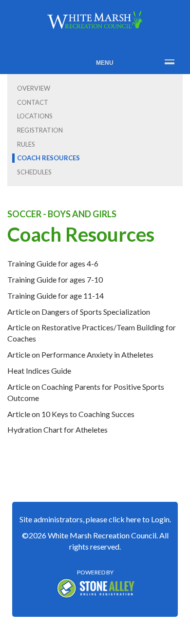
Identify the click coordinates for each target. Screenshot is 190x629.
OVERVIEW (33, 88)
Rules (26, 144)
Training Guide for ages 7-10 (55, 279)
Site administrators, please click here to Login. (95, 519)
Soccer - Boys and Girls (61, 214)
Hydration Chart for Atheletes (57, 429)
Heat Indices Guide (39, 370)
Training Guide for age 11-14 (55, 295)
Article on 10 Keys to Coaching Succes (70, 414)
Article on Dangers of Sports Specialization (78, 311)
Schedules (34, 172)
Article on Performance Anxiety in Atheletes (80, 354)
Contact (32, 102)
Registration (40, 130)
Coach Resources (48, 158)
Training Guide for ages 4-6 (52, 263)
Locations (35, 116)
